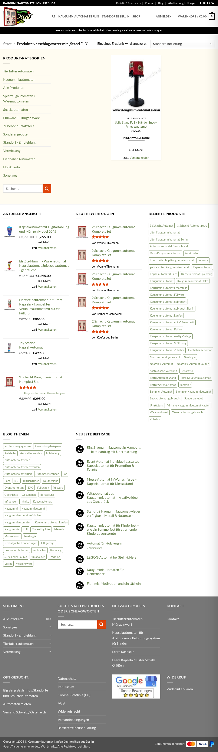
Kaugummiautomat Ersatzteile (168, 288)
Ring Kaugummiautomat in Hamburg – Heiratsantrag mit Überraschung (114, 449)
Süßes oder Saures (15, 557)
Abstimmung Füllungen (182, 3)
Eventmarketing (14, 487)
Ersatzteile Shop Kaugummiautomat (172, 260)
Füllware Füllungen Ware (21, 118)
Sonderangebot (193, 398)
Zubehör (155, 419)
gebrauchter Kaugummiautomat (169, 267)
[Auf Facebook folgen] (200, 3)
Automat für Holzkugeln (104, 543)
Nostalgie (190, 357)
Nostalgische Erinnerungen (20, 543)
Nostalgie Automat (161, 364)
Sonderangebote (15, 134)
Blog (161, 3)
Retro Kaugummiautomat (195, 377)
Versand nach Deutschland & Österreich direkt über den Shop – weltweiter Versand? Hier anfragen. (109, 30)
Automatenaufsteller (17, 460)
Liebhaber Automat (200, 350)
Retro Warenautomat (163, 384)
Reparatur (187, 371)
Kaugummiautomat (162, 281)
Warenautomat (159, 412)
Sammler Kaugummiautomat (193, 391)
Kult (25, 529)
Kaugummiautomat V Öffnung (168, 343)
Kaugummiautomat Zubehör (167, 350)
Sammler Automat (161, 391)
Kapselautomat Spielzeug (196, 274)
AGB (61, 703)
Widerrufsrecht (69, 711)
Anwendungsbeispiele (47, 446)
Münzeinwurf (12, 536)
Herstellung (47, 494)
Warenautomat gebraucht (188, 412)
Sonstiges (10, 175)
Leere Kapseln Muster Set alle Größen (133, 662)
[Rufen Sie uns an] (212, 3)
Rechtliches (39, 550)
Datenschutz (67, 678)
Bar (65, 473)
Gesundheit (29, 494)
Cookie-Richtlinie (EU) (74, 695)
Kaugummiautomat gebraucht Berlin (172, 308)
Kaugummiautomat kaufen (166, 315)
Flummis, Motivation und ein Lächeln (114, 583)
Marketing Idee (41, 529)
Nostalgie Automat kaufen (193, 364)
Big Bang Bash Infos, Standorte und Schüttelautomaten (25, 693)
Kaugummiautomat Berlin (78, 16)
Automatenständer (47, 473)
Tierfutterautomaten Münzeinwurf (127, 621)
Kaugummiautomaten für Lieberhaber (105, 572)
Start (7, 43)
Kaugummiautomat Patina (166, 329)
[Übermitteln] (47, 188)
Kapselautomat (202, 267)
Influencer (10, 501)
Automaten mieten (17, 704)
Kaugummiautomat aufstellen (22, 515)
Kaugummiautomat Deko (192, 281)
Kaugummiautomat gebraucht (168, 301)
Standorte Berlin (115, 16)
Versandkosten (139, 157)
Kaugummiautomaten (19, 79)
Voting (8, 563)
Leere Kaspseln (123, 652)
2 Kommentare (100, 547)
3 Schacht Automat (161, 225)
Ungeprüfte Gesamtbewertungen (44, 393)
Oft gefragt (48, 543)
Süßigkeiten (38, 557)
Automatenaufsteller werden (22, 467)
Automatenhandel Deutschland (169, 246)
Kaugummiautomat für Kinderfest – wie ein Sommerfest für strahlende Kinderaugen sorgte (113, 529)
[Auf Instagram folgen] (204, 3)
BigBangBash (31, 481)
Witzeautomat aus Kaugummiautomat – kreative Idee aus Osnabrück (112, 497)
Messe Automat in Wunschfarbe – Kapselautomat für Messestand (112, 481)
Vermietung (11, 150)
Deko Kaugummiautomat (165, 253)
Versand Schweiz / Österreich (24, 712)
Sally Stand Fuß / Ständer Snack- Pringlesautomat (136, 124)
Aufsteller (10, 453)
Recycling (56, 550)
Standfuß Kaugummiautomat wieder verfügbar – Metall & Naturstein (113, 513)
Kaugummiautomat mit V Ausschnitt (172, 322)
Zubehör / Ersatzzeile (18, 126)
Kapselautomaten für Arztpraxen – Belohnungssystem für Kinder (136, 637)
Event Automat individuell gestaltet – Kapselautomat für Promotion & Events (114, 465)
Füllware (203, 260)
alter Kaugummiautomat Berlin (169, 239)
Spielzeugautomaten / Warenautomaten (19, 98)
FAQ (30, 487)
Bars (7, 481)
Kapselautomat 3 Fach (163, 274)
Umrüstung (157, 405)
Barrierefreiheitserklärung (77, 728)
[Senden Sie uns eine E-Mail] (208, 3)
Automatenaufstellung (18, 473)
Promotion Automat (16, 550)
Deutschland (50, 481)
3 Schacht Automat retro (192, 225)
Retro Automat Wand (163, 377)
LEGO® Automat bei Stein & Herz (111, 557)
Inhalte (25, 501)
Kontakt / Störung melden (128, 3)
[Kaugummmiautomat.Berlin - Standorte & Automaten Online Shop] (24, 16)
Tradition (54, 557)
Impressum (66, 686)
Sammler (185, 384)
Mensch (59, 529)
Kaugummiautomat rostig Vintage (170, 336)
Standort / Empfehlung (19, 142)
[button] (164, 16)
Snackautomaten (15, 109)
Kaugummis (11, 529)
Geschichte (11, 494)
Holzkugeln (11, 167)
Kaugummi (11, 508)
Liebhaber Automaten (19, 159)
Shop (136, 16)
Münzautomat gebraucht (165, 357)
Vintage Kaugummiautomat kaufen (188, 405)
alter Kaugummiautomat (165, 232)
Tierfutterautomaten (18, 71)
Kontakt (173, 619)
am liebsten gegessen (17, 446)
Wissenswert (24, 563)
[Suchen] (53, 16)
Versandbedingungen (73, 719)
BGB (16, 481)
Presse (149, 3)
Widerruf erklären (180, 689)
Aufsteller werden (31, 453)
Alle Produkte (13, 87)
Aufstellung (53, 453)
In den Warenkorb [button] (136, 137)
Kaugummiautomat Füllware (167, 294)
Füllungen (43, 487)
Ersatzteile (191, 253)
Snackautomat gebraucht (165, 398)
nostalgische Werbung (163, 371)
